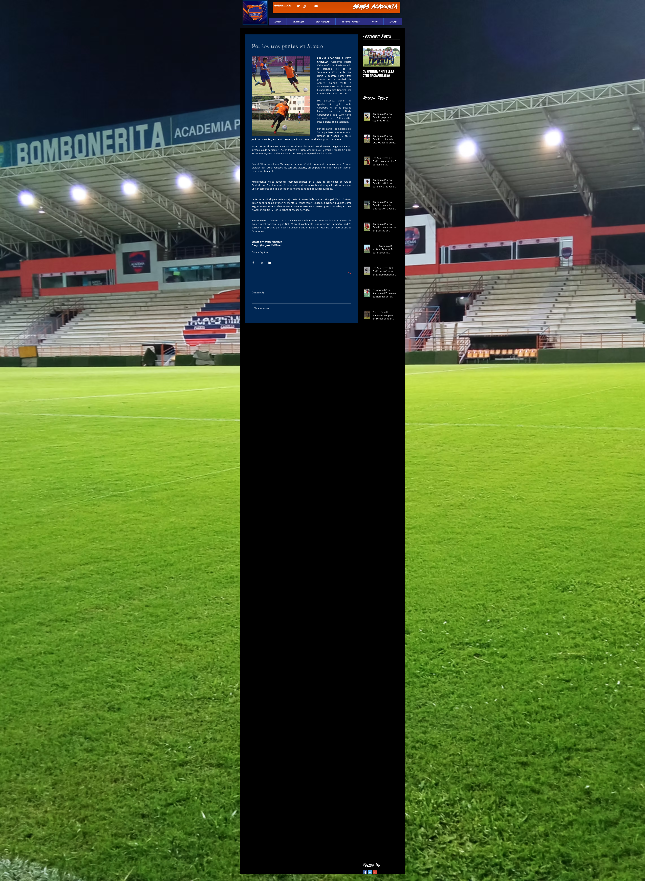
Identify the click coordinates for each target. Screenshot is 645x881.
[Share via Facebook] (253, 262)
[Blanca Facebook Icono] (310, 6)
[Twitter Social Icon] (370, 872)
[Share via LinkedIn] (269, 262)
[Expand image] (281, 76)
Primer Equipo (260, 252)
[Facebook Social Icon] (365, 872)
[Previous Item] (368, 56)
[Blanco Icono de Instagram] (304, 6)
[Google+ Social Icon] (375, 872)
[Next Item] (394, 56)
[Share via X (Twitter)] (261, 262)
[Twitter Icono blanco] (298, 6)
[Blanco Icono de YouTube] (316, 6)
